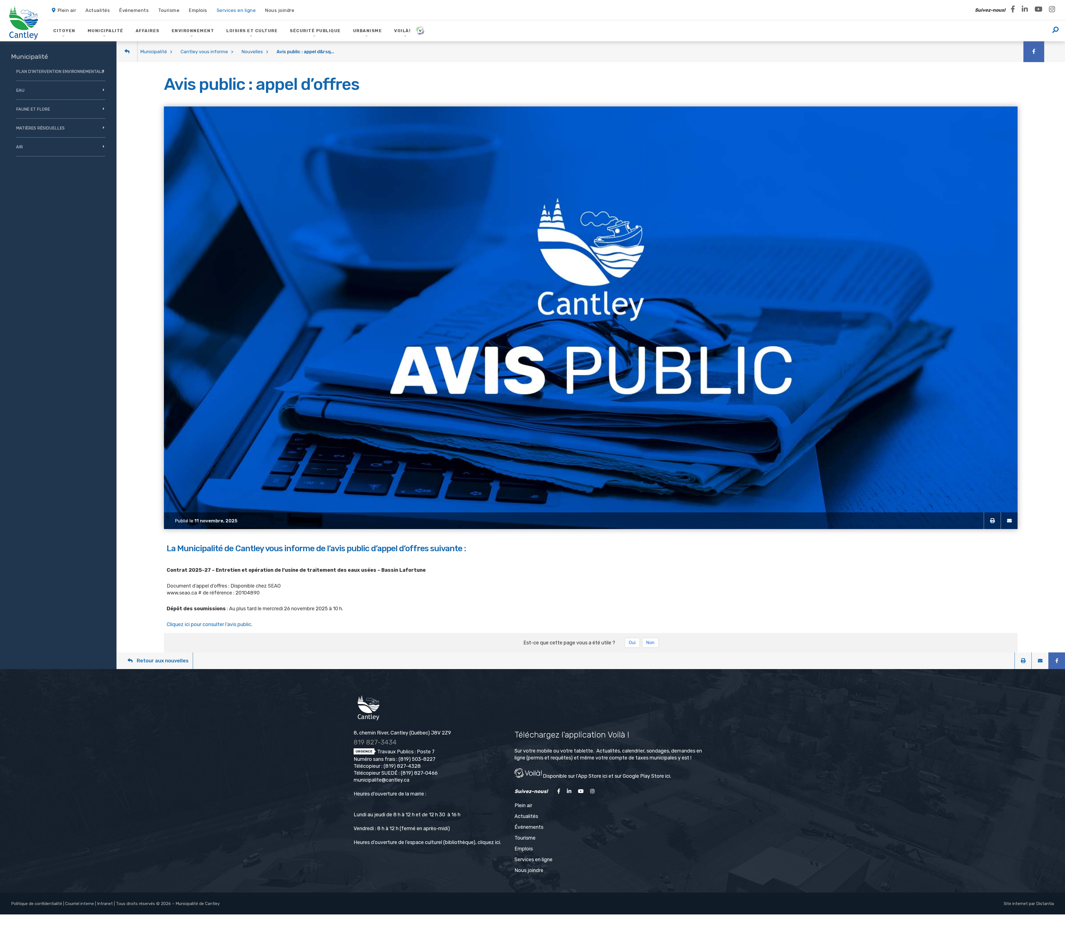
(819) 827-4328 (402, 766)
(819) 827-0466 (419, 773)
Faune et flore (33, 109)
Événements (528, 827)
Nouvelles (252, 51)
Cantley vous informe (204, 51)
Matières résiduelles (40, 128)
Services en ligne (533, 859)
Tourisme (525, 838)
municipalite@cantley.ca (381, 780)
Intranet (105, 903)
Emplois (523, 849)
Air (19, 146)
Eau (20, 90)
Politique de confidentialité (36, 903)
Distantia (1045, 903)
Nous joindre (528, 870)
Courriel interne (79, 903)
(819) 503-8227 (417, 759)
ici (497, 842)
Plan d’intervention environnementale (60, 71)
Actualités (526, 816)
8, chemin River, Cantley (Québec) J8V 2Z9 (402, 733)
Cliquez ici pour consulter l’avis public (209, 624)
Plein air (523, 805)
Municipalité (153, 51)
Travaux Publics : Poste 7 (405, 752)
